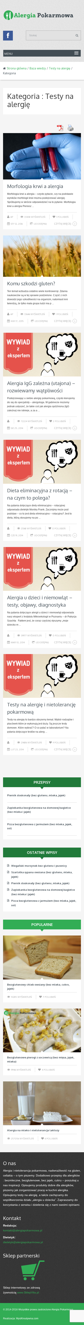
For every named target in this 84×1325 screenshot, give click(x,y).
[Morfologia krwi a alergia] (42, 156)
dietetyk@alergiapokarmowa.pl (23, 1242)
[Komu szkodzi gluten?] (42, 256)
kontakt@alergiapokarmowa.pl (22, 1230)
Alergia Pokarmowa (62, 1309)
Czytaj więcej (62, 223)
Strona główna (17, 68)
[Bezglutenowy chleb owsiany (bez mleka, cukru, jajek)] (42, 957)
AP (11, 217)
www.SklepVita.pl (28, 1292)
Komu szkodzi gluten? (31, 283)
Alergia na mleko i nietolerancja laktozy (33, 1130)
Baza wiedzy (38, 68)
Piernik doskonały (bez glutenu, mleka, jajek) (40, 883)
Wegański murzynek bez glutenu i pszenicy (35, 828)
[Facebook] (8, 36)
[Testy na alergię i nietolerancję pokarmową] (42, 676)
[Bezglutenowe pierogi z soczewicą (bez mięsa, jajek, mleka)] (42, 1030)
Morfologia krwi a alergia (35, 186)
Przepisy (42, 782)
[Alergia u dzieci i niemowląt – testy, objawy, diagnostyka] (42, 569)
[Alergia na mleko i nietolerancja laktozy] (42, 1103)
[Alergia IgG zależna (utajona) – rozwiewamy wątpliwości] (42, 354)
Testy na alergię (59, 68)
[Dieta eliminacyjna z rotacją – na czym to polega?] (42, 462)
